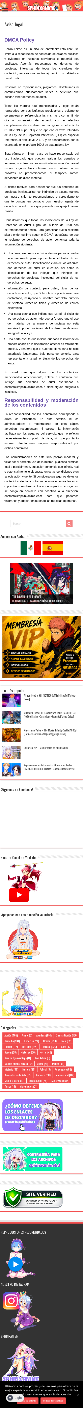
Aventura (44, 1035)
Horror (46, 1052)
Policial (45, 1069)
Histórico (28, 1052)
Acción (11, 1035)
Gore (66, 1046)
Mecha (42, 1063)
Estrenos (29, 1046)
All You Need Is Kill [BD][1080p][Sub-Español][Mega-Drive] (50, 697)
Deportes (31, 1041)
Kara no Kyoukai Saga (17, 1058)
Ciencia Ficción (66, 1035)
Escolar (11, 1046)
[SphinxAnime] (41, 6)
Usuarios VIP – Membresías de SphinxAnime (46, 748)
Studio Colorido (14, 1080)
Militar (58, 1063)
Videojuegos (28, 1086)
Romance (43, 1075)
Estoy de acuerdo (28, 1400)
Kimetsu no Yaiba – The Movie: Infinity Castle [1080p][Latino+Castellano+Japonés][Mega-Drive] (50, 732)
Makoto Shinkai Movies (18, 1063)
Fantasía (49, 1046)
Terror (10, 1086)
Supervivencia (60, 1080)
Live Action (42, 1058)
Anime (27, 1035)
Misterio (11, 1069)
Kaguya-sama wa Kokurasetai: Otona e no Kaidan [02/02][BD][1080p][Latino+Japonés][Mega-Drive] (49, 767)
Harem (10, 1052)
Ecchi (66, 1041)
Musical (28, 1069)
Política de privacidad (53, 1400)
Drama (50, 1041)
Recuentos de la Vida (17, 1075)
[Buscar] (69, 523)
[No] (78, 1395)
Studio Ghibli (38, 1080)
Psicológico (63, 1069)
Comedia (12, 1041)
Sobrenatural (64, 1075)
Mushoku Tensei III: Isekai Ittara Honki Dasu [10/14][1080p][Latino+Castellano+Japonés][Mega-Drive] (50, 714)
